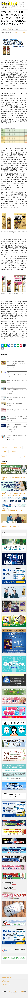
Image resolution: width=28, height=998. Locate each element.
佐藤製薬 (13, 451)
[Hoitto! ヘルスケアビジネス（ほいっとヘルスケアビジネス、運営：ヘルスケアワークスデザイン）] (13, 3)
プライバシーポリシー (8, 984)
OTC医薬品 (5, 447)
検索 (3, 532)
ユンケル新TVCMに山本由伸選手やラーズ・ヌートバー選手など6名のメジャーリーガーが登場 (17, 363)
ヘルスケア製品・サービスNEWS (18, 32)
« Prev (4, 456)
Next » (23, 456)
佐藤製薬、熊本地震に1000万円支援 (16, 397)
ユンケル (4, 451)
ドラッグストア (17, 447)
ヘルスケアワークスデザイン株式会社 (15, 991)
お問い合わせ (5, 981)
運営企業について (7, 977)
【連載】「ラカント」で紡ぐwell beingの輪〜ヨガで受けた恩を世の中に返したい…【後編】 (17, 389)
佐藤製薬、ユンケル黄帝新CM (14, 403)
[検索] (24, 534)
